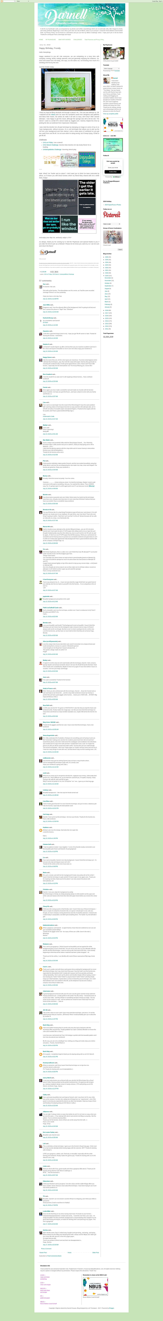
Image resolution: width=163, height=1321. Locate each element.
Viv (44, 549)
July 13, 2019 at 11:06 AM (50, 752)
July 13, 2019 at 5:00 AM (50, 503)
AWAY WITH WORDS (64, 39)
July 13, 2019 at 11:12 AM (50, 767)
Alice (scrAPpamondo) (50, 641)
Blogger (111, 1308)
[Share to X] (54, 272)
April (106, 299)
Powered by (108, 177)
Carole (45, 387)
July (106, 291)
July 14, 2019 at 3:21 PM (50, 1056)
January (107, 307)
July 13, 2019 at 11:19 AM (50, 784)
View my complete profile (110, 113)
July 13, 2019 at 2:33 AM (50, 381)
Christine (46, 889)
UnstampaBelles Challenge (52, 149)
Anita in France (48, 688)
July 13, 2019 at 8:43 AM (50, 671)
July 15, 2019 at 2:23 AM (50, 1105)
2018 (107, 310)
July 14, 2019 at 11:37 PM (50, 1088)
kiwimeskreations (48, 925)
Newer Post (43, 1252)
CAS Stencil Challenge (50, 145)
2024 (107, 262)
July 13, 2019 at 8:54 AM (50, 716)
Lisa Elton (46, 801)
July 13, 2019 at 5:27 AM (50, 520)
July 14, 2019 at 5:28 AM (50, 1004)
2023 (107, 265)
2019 (107, 275)
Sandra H (46, 344)
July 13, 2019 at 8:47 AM (50, 682)
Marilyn (45, 425)
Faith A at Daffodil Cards (50, 607)
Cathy (45, 1094)
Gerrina (45, 1230)
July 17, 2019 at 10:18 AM (50, 1244)
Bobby (45, 660)
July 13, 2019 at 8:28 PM (50, 919)
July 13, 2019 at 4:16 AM (50, 454)
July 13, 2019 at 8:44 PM (50, 938)
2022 (107, 267)
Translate (117, 70)
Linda (45, 1166)
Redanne (46, 944)
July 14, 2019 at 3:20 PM (50, 1045)
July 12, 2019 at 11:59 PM (50, 299)
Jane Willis (46, 305)
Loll (44, 1143)
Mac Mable (46, 440)
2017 (107, 313)
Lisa (44, 402)
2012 (107, 326)
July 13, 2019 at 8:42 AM (50, 654)
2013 (107, 323)
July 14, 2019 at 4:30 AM (50, 985)
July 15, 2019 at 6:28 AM (50, 1160)
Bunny (45, 476)
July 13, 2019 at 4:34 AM (50, 469)
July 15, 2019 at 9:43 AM (50, 1190)
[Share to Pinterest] (57, 272)
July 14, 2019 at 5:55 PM (50, 1071)
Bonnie (45, 494)
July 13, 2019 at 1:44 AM (50, 338)
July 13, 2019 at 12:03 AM (50, 312)
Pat (44, 461)
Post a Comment (46, 1248)
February (108, 304)
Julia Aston (46, 991)
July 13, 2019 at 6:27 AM (50, 590)
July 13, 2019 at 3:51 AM (50, 434)
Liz (44, 857)
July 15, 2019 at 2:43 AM (50, 1126)
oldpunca (46, 1111)
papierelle (46, 596)
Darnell (115, 78)
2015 (107, 318)
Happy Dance (47, 357)
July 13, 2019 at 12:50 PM (50, 821)
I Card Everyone (48, 579)
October (107, 283)
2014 (107, 321)
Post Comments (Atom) (54, 1256)
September (108, 286)
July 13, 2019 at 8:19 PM (50, 900)
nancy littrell (47, 1078)
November (108, 280)
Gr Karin (45, 322)
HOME (41, 39)
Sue (44, 284)
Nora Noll (46, 705)
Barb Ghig (46, 1025)
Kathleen (46, 827)
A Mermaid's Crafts (48, 416)
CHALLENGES (77, 39)
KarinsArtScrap (48, 318)
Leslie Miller (47, 1211)
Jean (44, 677)
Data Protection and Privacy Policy (94, 39)
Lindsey (45, 790)
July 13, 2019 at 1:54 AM (50, 351)
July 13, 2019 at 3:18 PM (50, 851)
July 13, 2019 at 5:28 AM (50, 543)
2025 (107, 259)
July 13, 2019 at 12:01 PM (50, 808)
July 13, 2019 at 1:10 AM (50, 325)
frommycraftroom (48, 1062)
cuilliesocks (47, 758)
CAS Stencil (55, 274)
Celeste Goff (47, 844)
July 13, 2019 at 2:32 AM (50, 368)
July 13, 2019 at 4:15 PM (50, 883)
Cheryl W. (46, 906)
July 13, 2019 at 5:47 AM (50, 573)
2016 (107, 315)
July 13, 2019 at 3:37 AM (50, 396)
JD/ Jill (45, 1010)
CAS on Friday (48, 142)
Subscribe (113, 172)
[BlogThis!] (52, 272)
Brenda (45, 622)
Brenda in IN (47, 509)
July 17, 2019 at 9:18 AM (50, 1224)
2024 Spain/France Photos (113, 204)
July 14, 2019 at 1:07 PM (50, 1019)
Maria (44, 872)
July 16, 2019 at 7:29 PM (50, 1205)
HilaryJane (46, 1181)
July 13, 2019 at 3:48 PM (50, 866)
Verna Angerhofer (48, 735)
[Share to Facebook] (56, 272)
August (107, 288)
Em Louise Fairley (49, 1132)
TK (44, 1196)
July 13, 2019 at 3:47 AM (50, 419)
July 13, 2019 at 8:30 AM (50, 635)
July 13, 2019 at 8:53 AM (50, 699)
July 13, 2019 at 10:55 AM (50, 729)
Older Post (95, 1252)
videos (53, 114)
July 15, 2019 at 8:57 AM (50, 1175)
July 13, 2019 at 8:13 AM (50, 601)
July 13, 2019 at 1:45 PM (50, 838)
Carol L (45, 966)
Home (69, 1252)
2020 (107, 273)
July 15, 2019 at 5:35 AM (50, 1137)
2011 (106, 329)
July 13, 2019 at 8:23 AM (50, 616)
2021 (107, 270)
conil (44, 773)
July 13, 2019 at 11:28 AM (50, 795)
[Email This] (51, 272)
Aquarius (46, 331)
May (106, 296)
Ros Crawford (47, 374)
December (108, 278)
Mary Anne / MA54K (49, 722)
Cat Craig (46, 814)
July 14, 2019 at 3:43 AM (50, 960)
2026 (107, 257)
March (107, 301)
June (106, 294)
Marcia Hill (46, 526)
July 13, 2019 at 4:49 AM (50, 488)
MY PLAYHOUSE (51, 39)
